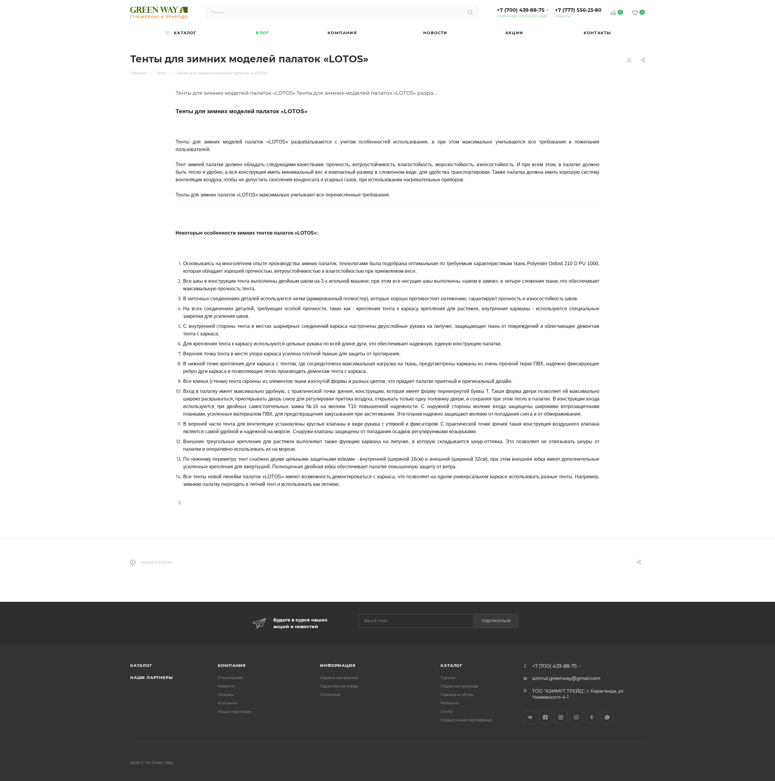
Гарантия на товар (339, 686)
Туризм (448, 677)
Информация (337, 665)
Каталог (141, 665)
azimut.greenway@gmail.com (566, 678)
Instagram (560, 717)
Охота (446, 711)
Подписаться (496, 621)
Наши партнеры (151, 677)
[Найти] (470, 12)
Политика (330, 694)
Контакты (227, 702)
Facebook (545, 717)
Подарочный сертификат (466, 719)
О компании (230, 677)
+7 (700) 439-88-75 (521, 10)
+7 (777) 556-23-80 (578, 10)
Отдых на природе (459, 686)
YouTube (576, 717)
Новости (226, 686)
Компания (232, 665)
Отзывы (225, 694)
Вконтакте (529, 717)
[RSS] (629, 60)
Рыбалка (449, 702)
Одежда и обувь (456, 694)
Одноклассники (591, 717)
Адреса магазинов (339, 677)
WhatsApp (607, 717)
